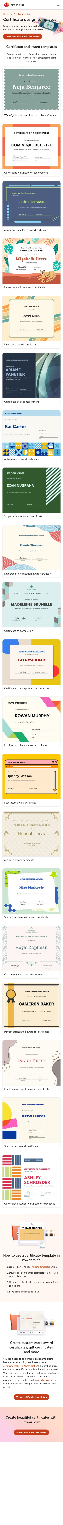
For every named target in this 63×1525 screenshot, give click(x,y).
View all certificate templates (23, 36)
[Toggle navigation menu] (58, 5)
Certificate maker (21, 14)
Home (6, 14)
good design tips (45, 1379)
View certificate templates (31, 1397)
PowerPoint (17, 4)
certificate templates (39, 1266)
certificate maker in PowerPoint (19, 1365)
